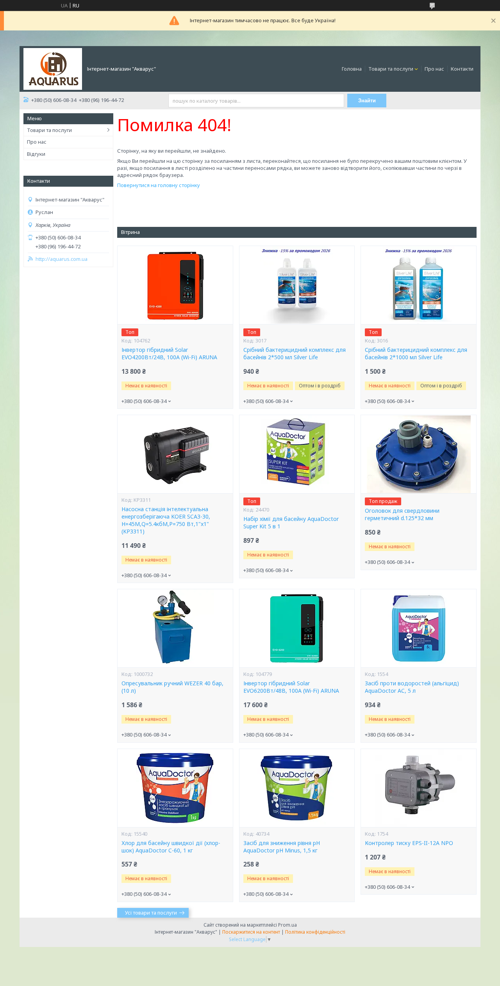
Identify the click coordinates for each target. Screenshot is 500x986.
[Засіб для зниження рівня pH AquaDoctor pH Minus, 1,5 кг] (296, 788)
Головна (352, 68)
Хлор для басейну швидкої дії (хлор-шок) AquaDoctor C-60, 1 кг (170, 847)
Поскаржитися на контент (251, 932)
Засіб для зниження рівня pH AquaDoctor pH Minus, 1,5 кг (281, 847)
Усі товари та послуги (151, 912)
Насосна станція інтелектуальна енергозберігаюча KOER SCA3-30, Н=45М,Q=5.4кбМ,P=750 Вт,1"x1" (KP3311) (165, 520)
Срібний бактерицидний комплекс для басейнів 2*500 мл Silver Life (294, 353)
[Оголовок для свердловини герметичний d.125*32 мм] (418, 454)
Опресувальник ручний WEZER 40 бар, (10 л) (172, 687)
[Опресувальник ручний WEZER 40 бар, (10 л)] (175, 628)
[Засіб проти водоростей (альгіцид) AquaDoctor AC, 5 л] (418, 628)
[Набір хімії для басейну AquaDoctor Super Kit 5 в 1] (296, 454)
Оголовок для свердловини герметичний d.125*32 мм (402, 514)
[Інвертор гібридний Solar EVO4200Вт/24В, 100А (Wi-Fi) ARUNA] (175, 285)
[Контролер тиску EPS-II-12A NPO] (418, 788)
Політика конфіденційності (315, 932)
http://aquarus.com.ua (62, 259)
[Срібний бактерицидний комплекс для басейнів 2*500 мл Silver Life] (296, 285)
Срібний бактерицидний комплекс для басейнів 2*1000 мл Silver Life (416, 353)
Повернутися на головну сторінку (158, 185)
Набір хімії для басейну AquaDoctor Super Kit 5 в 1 (291, 522)
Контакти (462, 68)
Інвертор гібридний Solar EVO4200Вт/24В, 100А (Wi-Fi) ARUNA (169, 353)
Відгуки (36, 153)
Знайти (367, 100)
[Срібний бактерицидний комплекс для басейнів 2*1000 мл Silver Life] (418, 285)
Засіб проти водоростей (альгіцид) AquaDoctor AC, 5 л (412, 687)
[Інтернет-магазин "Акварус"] (52, 68)
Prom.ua (287, 925)
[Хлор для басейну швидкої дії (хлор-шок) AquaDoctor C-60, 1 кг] (175, 788)
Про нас (434, 68)
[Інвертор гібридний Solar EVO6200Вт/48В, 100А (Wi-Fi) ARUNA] (296, 628)
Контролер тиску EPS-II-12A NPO (409, 843)
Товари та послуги (390, 68)
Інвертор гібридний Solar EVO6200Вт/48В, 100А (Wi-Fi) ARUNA (291, 687)
